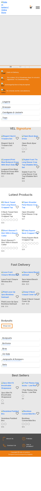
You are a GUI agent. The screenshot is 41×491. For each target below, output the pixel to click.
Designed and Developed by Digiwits (20, 454)
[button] (25, 67)
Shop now (7, 326)
